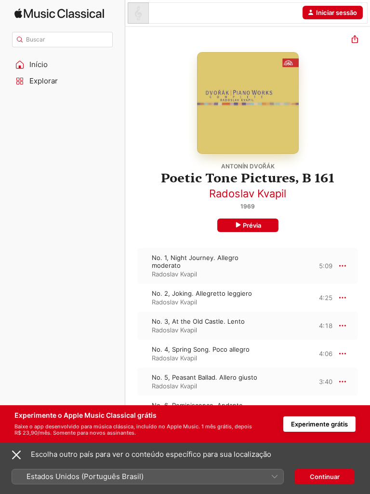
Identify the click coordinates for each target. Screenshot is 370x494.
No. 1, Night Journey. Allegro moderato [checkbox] (195, 261)
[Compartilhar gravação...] (355, 40)
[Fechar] (16, 455)
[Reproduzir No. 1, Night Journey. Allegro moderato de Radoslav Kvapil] (131, 266)
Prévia (252, 225)
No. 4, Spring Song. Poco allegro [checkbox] (201, 349)
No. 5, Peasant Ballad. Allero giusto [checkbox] (204, 377)
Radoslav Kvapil (247, 193)
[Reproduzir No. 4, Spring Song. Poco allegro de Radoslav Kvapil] (131, 353)
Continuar (325, 476)
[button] (63, 64)
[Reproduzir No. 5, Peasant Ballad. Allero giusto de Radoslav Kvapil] (131, 381)
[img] (59, 13)
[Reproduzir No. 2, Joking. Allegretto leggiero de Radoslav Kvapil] (131, 298)
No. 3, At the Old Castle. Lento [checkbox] (198, 321)
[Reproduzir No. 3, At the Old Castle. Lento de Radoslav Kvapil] (131, 325)
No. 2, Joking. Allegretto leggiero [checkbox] (202, 293)
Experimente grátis (319, 424)
